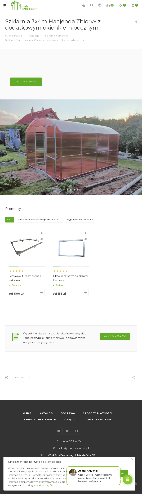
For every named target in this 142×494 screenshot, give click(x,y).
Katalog (46, 413)
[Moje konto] (99, 5)
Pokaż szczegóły (43, 485)
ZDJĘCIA (70, 419)
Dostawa (68, 413)
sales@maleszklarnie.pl (73, 448)
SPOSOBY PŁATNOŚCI (97, 413)
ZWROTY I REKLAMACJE (40, 419)
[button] (64, 190)
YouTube (76, 431)
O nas (27, 413)
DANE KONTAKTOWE (97, 419)
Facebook (59, 431)
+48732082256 (71, 441)
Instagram (67, 431)
